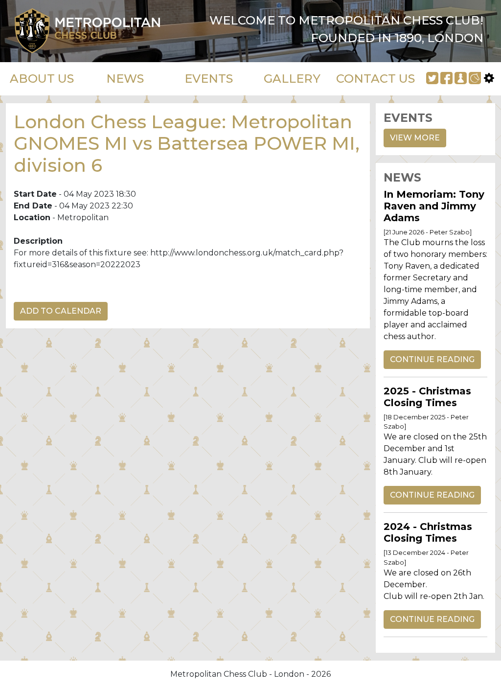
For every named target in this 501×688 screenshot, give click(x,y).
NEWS (125, 78)
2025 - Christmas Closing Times (427, 397)
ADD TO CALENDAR (60, 311)
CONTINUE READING (432, 359)
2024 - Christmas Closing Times (428, 532)
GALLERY (292, 78)
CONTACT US (375, 78)
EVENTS (208, 78)
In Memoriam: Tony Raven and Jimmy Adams (434, 206)
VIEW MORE (415, 137)
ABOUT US (42, 78)
